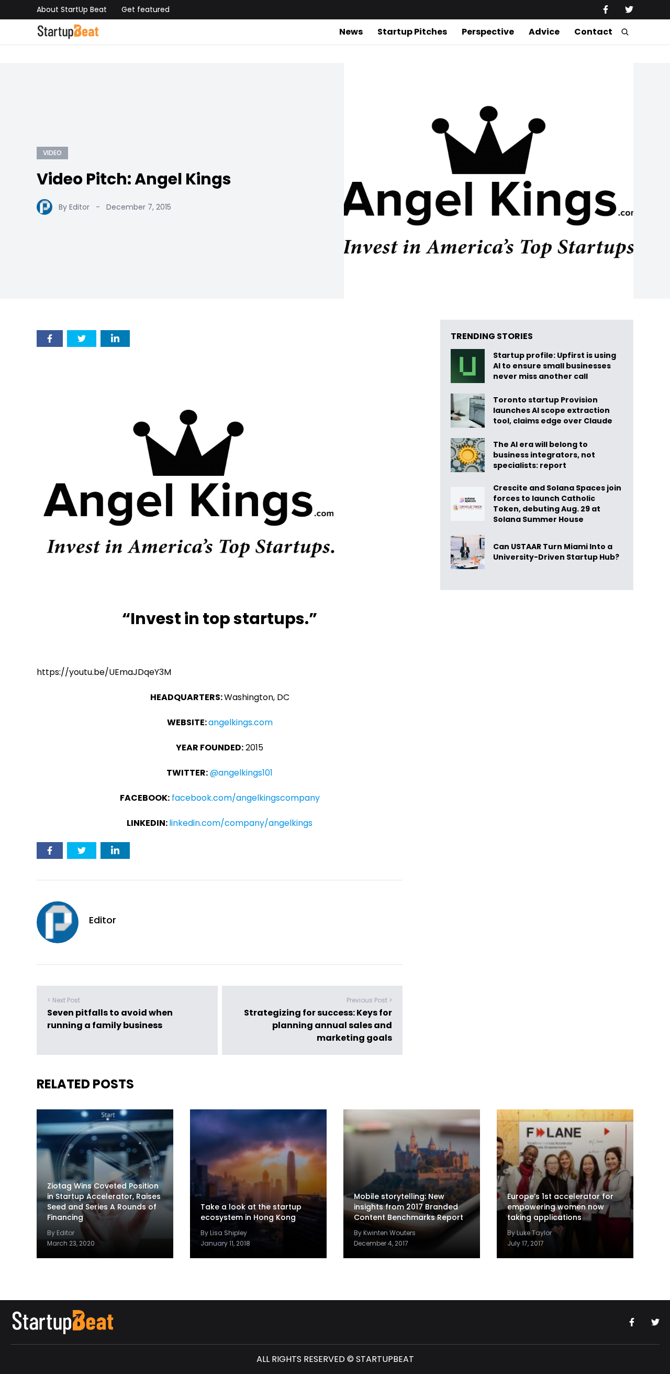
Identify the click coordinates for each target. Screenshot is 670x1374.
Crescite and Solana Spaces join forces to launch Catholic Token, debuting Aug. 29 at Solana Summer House (557, 504)
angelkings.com (240, 722)
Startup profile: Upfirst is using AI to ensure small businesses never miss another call (554, 366)
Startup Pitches (412, 32)
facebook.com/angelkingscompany (246, 798)
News (351, 32)
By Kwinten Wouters (385, 1232)
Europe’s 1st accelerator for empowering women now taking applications (560, 1207)
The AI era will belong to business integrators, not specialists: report (544, 455)
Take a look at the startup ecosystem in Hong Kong (251, 1212)
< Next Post (63, 1000)
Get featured (145, 9)
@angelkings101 (241, 773)
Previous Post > (369, 1000)
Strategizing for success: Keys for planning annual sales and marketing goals (318, 1025)
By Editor (74, 207)
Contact (593, 32)
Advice (544, 32)
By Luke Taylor (529, 1232)
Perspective (488, 32)
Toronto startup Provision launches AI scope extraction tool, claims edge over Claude (553, 410)
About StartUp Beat (72, 9)
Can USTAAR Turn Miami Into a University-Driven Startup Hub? (556, 552)
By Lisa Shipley (223, 1232)
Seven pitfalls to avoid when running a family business (110, 1019)
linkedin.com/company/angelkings (240, 823)
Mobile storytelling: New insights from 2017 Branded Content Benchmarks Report (408, 1207)
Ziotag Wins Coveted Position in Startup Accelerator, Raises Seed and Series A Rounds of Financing (104, 1202)
